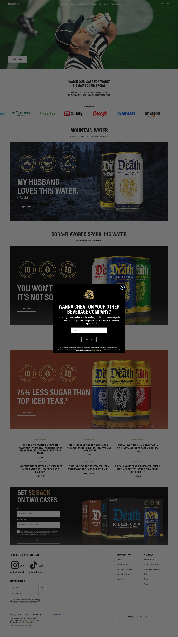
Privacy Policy (95, 350)
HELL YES (89, 339)
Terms (100, 350)
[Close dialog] (122, 287)
